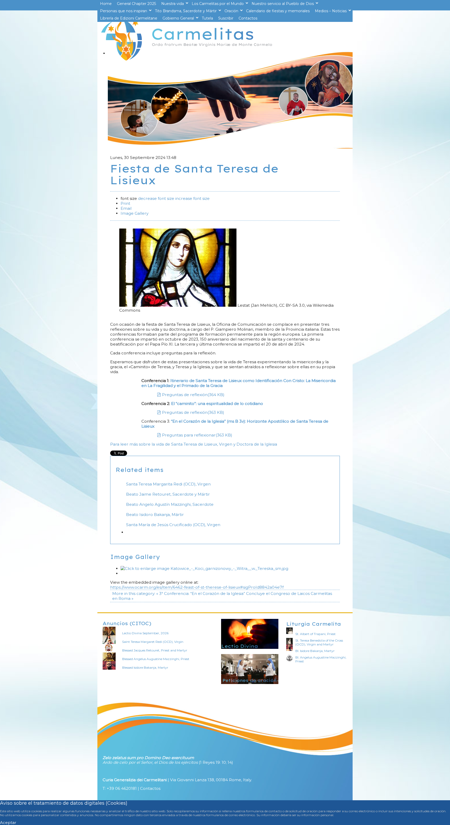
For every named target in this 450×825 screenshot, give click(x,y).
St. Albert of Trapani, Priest (315, 634)
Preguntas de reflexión (193, 394)
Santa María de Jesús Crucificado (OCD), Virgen (173, 524)
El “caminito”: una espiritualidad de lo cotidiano (217, 403)
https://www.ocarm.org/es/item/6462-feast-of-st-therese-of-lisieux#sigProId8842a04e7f (197, 587)
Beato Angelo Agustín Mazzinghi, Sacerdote (170, 504)
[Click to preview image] (178, 305)
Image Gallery (134, 213)
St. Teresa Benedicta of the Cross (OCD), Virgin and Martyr (319, 642)
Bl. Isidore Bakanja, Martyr (315, 651)
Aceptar (8, 822)
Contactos (150, 788)
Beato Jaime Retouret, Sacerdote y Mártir (168, 494)
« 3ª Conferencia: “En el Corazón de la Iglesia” (200, 593)
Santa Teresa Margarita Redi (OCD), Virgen (168, 484)
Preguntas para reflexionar (197, 435)
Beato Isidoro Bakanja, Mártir (155, 514)
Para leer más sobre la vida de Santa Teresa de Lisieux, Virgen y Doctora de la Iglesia (193, 444)
